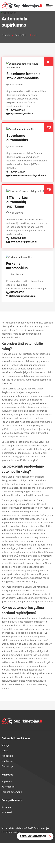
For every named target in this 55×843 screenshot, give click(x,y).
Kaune (5, 750)
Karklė (33, 35)
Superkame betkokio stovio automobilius (23, 75)
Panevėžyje (8, 766)
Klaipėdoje (7, 755)
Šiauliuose (7, 760)
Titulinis (6, 35)
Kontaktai (7, 812)
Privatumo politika (11, 831)
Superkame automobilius (17, 137)
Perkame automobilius (17, 265)
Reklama (6, 806)
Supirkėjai (20, 35)
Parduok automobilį (12, 791)
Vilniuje (5, 745)
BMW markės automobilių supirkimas (17, 201)
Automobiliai (8, 786)
